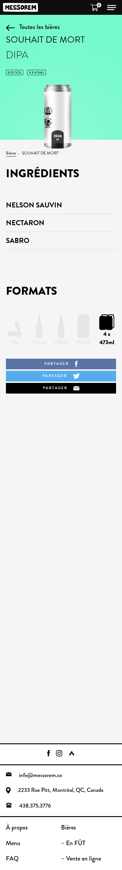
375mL (39, 342)
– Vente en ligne (81, 858)
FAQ (12, 858)
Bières (11, 153)
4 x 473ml (106, 338)
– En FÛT (73, 843)
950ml (83, 342)
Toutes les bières (39, 26)
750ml (61, 342)
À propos (17, 827)
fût (15, 342)
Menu (13, 843)
